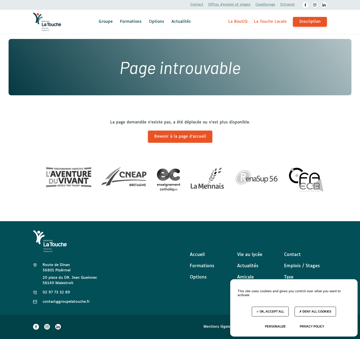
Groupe (106, 22)
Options (156, 22)
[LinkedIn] (324, 5)
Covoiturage (265, 4)
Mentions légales (218, 326)
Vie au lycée (249, 255)
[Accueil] (47, 21)
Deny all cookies (316, 311)
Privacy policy (312, 326)
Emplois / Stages (302, 266)
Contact (196, 4)
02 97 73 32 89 (56, 292)
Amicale (245, 277)
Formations (131, 22)
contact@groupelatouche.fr (66, 301)
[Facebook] (305, 5)
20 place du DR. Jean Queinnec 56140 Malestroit (70, 280)
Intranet (287, 4)
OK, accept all (271, 311)
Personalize (275, 326)
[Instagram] (315, 5)
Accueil (197, 255)
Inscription (310, 22)
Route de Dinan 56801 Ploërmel (57, 267)
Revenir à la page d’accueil (180, 136)
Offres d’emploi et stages (229, 4)
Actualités (181, 22)
